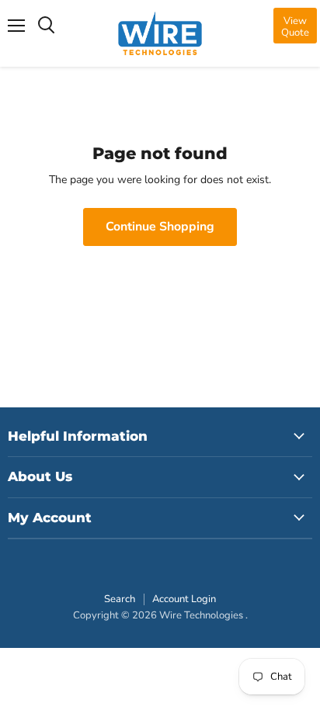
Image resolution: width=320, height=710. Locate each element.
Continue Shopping (160, 226)
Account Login (184, 599)
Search (119, 599)
